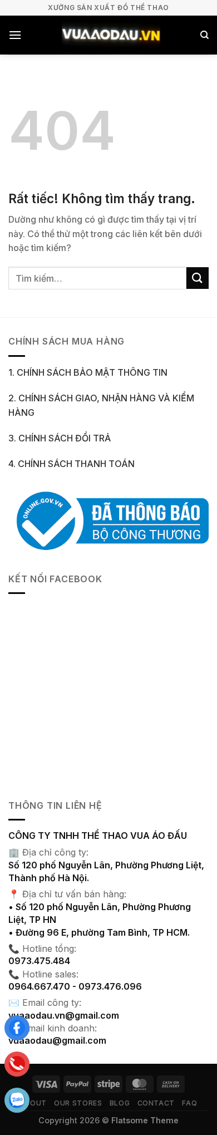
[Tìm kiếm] (204, 35)
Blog (120, 1103)
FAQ (189, 1103)
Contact (156, 1103)
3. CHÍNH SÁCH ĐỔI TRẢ (59, 438)
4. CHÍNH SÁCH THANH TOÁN (71, 463)
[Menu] (15, 34)
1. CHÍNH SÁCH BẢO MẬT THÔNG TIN (87, 372)
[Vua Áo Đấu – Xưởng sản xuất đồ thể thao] (110, 35)
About (33, 1103)
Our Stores (78, 1103)
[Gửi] (197, 278)
